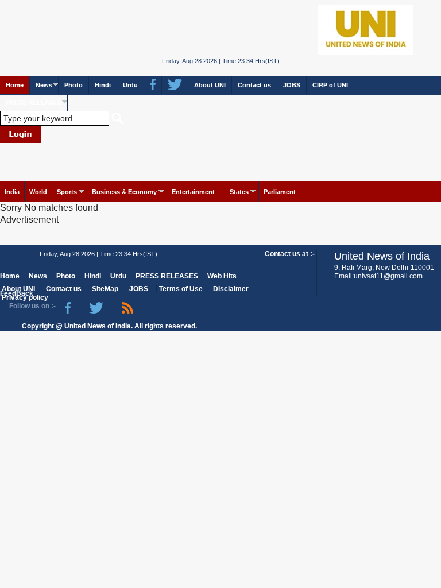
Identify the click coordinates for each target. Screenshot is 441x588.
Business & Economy (124, 191)
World (38, 191)
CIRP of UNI (330, 85)
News (44, 85)
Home (15, 85)
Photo (73, 85)
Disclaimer (231, 288)
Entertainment (193, 191)
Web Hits (222, 276)
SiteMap (105, 288)
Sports (67, 191)
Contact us (254, 85)
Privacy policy (25, 297)
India (12, 191)
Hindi (103, 85)
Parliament (280, 191)
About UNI (210, 85)
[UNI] (221, 28)
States (239, 191)
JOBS (291, 85)
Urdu (130, 85)
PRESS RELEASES (33, 102)
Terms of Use (181, 288)
